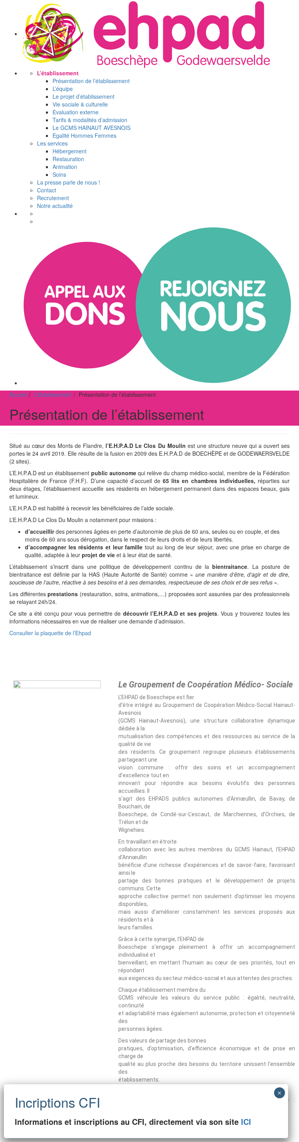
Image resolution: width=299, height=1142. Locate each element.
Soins (59, 174)
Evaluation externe (75, 112)
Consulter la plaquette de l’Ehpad (50, 633)
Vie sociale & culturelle (80, 104)
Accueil (18, 394)
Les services (52, 143)
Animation (65, 167)
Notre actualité (55, 206)
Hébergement (69, 151)
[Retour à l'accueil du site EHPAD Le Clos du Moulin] (146, 33)
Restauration (68, 159)
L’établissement (58, 73)
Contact (46, 190)
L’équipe (63, 88)
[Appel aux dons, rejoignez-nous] (157, 383)
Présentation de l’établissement (91, 81)
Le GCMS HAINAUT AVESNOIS (91, 127)
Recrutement (53, 198)
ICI (246, 1121)
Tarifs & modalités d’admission (90, 120)
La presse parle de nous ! (68, 182)
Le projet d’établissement (83, 96)
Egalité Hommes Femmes (84, 135)
